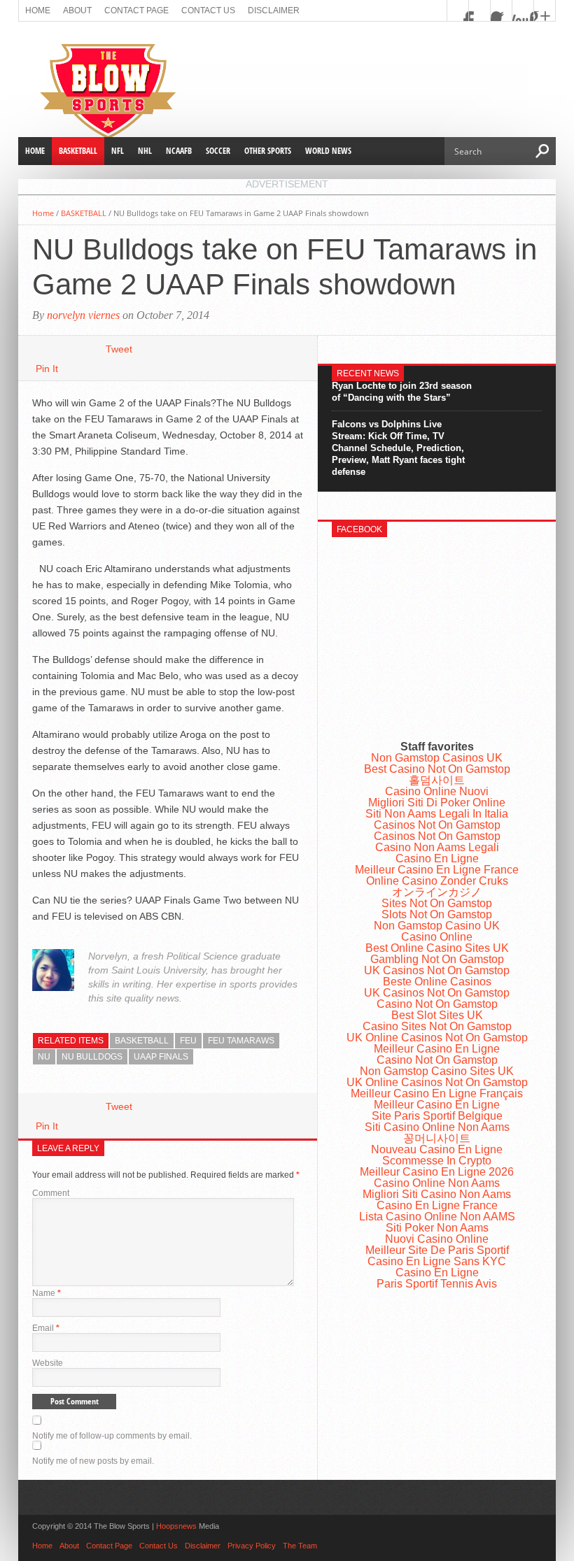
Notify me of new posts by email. (93, 1461)
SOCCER (218, 151)
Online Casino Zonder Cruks (437, 881)
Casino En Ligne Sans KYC (437, 1261)
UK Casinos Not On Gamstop (437, 970)
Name (46, 1293)
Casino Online (436, 937)
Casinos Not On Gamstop (437, 825)
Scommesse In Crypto (436, 1161)
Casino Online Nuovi (437, 791)
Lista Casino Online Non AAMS (437, 1217)
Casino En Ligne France (437, 1205)
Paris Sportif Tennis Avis (437, 1284)
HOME (35, 151)
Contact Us (208, 10)
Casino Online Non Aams (437, 1183)
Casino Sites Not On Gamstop (437, 1026)
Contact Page (136, 10)
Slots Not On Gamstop (437, 914)
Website (47, 1363)
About (77, 10)
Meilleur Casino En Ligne (437, 1049)
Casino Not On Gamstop (437, 1004)
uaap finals (161, 1057)
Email (45, 1328)
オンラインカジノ (437, 892)
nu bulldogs (92, 1057)
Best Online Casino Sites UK (437, 948)
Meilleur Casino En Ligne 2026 (437, 1172)
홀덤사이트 (437, 780)
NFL (117, 151)
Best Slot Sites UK (437, 1015)
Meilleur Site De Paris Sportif (437, 1250)
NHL (145, 151)
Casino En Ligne (437, 858)
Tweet (119, 349)
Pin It (47, 368)
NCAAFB (179, 151)
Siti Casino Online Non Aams (437, 1127)
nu (44, 1057)
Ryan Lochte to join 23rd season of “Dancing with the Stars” (402, 391)
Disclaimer (274, 10)
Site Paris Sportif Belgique (437, 1116)
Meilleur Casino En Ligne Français (437, 1093)
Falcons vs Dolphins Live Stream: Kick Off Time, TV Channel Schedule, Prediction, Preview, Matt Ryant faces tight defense (398, 448)
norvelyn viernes (83, 315)
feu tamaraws (241, 1041)
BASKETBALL (78, 151)
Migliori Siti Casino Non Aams (437, 1194)
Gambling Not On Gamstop (437, 959)
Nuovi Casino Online (437, 1239)
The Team (300, 1545)
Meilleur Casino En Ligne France (437, 870)
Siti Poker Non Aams (437, 1228)
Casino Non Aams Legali (437, 847)
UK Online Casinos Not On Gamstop (437, 1037)
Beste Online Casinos (437, 982)
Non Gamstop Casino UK (437, 926)
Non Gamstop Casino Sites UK (437, 1071)
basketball (142, 1041)
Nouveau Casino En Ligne (437, 1149)
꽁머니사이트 (436, 1138)
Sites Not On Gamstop (437, 903)
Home (37, 10)
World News (328, 151)
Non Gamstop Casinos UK (437, 758)
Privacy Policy (251, 1545)
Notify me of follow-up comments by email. (112, 1436)
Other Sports (267, 151)
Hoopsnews (176, 1526)
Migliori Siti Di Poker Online (436, 802)
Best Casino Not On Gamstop (437, 769)
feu (188, 1041)
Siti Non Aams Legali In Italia (436, 814)
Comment (50, 1193)
